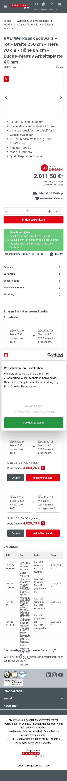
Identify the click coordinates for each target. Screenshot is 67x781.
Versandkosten (12, 723)
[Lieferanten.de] (14, 674)
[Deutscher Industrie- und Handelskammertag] (22, 674)
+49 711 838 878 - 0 (17, 656)
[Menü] (5, 6)
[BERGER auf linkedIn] (48, 675)
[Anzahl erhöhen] (49, 211)
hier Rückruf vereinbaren (43, 656)
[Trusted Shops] (7, 674)
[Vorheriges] (6, 98)
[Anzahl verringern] (6, 211)
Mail (12, 660)
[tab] (33, 280)
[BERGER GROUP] (33, 756)
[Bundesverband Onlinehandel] (13, 681)
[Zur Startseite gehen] (20, 6)
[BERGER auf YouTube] (61, 675)
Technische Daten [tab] (14, 287)
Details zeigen (33, 405)
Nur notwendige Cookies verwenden (34, 411)
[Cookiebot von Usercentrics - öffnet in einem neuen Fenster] (48, 355)
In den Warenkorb (33, 219)
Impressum (33, 750)
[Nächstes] (60, 98)
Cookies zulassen (33, 422)
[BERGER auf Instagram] (54, 675)
